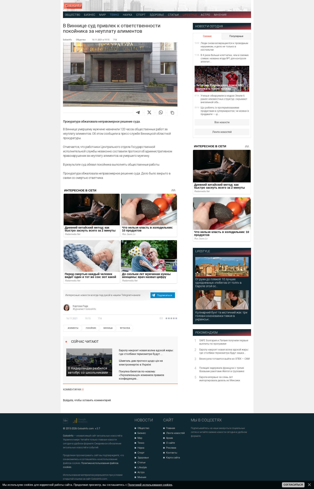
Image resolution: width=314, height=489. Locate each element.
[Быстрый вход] (246, 6)
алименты (73, 328)
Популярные (236, 36)
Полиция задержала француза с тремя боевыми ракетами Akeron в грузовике (221, 369)
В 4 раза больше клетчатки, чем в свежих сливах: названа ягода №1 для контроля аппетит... (225, 58)
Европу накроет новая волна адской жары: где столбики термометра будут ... (146, 352)
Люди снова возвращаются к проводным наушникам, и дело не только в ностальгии (224, 46)
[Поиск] (234, 6)
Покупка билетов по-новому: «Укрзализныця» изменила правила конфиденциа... (141, 375)
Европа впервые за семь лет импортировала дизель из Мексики (219, 379)
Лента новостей (222, 131)
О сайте (170, 443)
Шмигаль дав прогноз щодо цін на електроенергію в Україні (141, 362)
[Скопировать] (172, 112)
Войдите (68, 400)
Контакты (171, 452)
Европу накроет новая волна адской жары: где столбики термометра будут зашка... (224, 351)
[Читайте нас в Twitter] (204, 444)
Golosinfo (73, 6)
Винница (108, 328)
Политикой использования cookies (150, 484)
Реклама (171, 447)
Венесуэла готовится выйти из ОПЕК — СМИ (224, 358)
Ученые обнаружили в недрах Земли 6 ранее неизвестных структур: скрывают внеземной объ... (224, 99)
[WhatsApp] (161, 112)
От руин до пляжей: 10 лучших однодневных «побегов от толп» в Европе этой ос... (218, 282)
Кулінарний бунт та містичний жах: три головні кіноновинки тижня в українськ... (221, 316)
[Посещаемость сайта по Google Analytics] (80, 420)
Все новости (221, 122)
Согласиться (293, 484)
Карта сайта (173, 457)
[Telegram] (138, 112)
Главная (170, 428)
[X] (149, 112)
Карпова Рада (80, 306)
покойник (91, 328)
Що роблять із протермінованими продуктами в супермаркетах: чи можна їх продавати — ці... (225, 111)
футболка (125, 328)
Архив (169, 438)
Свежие (207, 36)
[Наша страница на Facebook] (194, 444)
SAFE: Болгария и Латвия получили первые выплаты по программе (223, 342)
